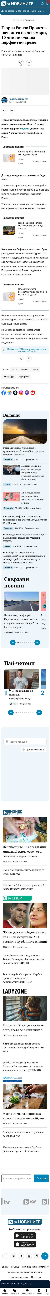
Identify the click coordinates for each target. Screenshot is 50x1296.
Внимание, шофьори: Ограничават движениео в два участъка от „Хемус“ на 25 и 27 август (25, 520)
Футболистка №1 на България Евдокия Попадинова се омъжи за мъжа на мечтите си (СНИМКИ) (23, 1066)
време (35, 369)
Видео (41, 11)
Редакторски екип (18, 99)
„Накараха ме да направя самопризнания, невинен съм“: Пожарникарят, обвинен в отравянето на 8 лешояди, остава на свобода (23, 694)
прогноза (24, 369)
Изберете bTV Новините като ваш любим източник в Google (26, 349)
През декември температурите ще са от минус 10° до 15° (32, 292)
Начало (19, 20)
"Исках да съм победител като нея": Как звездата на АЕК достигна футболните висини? (25, 937)
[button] (13, 642)
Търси (43, 1178)
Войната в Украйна (27, 11)
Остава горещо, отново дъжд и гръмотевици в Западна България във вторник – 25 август (23, 451)
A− (4, 110)
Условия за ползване (18, 1277)
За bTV (5, 1266)
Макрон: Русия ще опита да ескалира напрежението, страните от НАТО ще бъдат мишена (32, 472)
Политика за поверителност (35, 1266)
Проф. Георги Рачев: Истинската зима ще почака (30, 225)
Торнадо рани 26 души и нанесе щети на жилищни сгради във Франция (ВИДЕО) (24, 538)
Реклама (15, 1266)
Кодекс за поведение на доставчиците (25, 1272)
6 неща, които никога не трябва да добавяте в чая (23, 1134)
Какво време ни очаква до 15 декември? (31, 153)
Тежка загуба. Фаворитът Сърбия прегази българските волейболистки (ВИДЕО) (22, 978)
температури (8, 376)
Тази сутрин (30, 20)
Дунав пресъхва (9, 11)
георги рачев (24, 376)
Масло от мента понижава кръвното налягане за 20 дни (23, 1115)
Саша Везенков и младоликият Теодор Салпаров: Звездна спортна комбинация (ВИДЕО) (23, 959)
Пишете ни (36, 1277)
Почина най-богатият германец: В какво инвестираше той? (23, 887)
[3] (47, 4)
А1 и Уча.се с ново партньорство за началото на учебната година (32, 497)
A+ (11, 110)
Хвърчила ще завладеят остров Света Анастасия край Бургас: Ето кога (23, 1047)
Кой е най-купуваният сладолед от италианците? (24, 871)
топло (14, 369)
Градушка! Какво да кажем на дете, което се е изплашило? (24, 1027)
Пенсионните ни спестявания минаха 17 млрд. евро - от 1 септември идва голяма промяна (25, 851)
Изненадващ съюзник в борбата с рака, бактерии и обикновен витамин (23, 1149)
